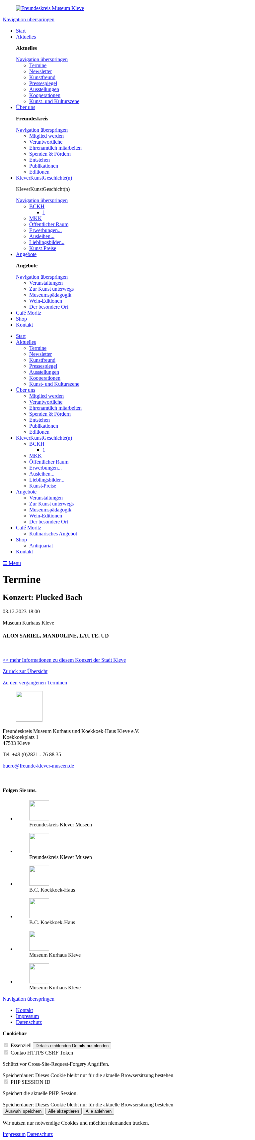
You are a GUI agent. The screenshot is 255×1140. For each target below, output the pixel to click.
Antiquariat (41, 545)
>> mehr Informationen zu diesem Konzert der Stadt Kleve (64, 660)
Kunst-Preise (42, 248)
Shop (21, 319)
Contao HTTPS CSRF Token (42, 1053)
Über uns (25, 107)
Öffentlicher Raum (48, 224)
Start (21, 31)
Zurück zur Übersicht (25, 671)
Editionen (39, 172)
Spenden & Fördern (50, 154)
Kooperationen (44, 95)
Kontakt (24, 325)
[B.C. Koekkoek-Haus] (39, 884)
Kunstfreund (42, 77)
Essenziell (21, 1045)
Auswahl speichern (23, 1111)
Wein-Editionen (45, 301)
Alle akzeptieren (63, 1111)
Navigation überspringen (28, 19)
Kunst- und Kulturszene (54, 101)
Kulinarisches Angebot (53, 533)
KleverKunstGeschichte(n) (44, 178)
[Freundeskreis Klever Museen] (39, 851)
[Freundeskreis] (39, 818)
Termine (37, 65)
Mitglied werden (46, 136)
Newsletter (40, 71)
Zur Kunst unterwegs (51, 289)
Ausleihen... (41, 236)
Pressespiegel (43, 83)
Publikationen (43, 166)
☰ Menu (12, 563)
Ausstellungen (44, 89)
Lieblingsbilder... (46, 242)
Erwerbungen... (45, 230)
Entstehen (39, 160)
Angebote (26, 254)
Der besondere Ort (48, 307)
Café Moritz (28, 313)
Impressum (27, 1016)
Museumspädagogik (50, 295)
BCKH (36, 206)
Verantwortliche (45, 142)
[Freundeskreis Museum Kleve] (50, 8)
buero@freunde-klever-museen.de (38, 766)
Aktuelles (26, 37)
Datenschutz (29, 1022)
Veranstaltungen (46, 283)
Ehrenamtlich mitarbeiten (55, 148)
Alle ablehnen (99, 1111)
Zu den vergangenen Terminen (35, 682)
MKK (35, 218)
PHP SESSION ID (30, 1082)
